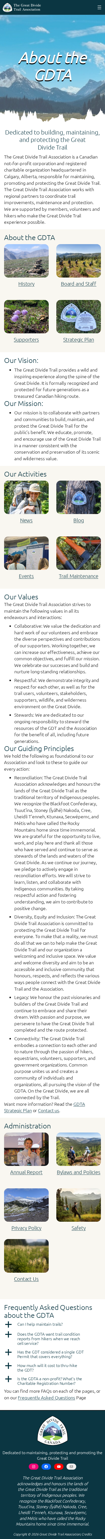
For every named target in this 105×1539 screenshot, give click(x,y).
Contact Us (26, 1279)
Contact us (48, 1110)
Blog (78, 520)
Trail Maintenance (78, 576)
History (26, 284)
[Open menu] (99, 7)
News (26, 520)
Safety (79, 1228)
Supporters (26, 339)
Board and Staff (79, 284)
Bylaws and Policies (78, 1172)
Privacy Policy (26, 1228)
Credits (86, 1534)
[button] (52, 1324)
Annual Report (26, 1172)
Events (26, 576)
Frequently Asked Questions (46, 1397)
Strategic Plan (78, 339)
